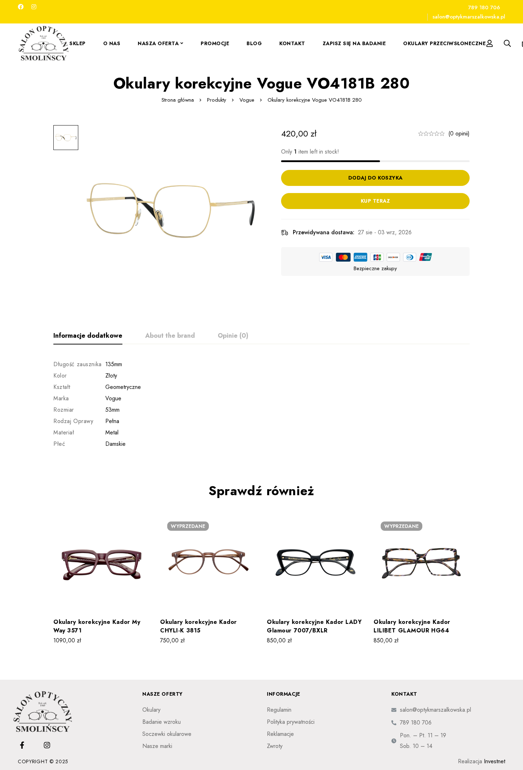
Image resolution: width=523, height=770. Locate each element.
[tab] (87, 336)
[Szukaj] (507, 43)
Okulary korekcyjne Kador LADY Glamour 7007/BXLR (314, 626)
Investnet (494, 761)
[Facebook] (20, 6)
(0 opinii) (459, 133)
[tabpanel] (261, 404)
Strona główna (178, 100)
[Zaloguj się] (489, 43)
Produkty (216, 100)
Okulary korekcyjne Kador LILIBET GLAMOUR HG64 (412, 626)
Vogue (246, 100)
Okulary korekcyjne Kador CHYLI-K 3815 (198, 626)
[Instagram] (33, 6)
